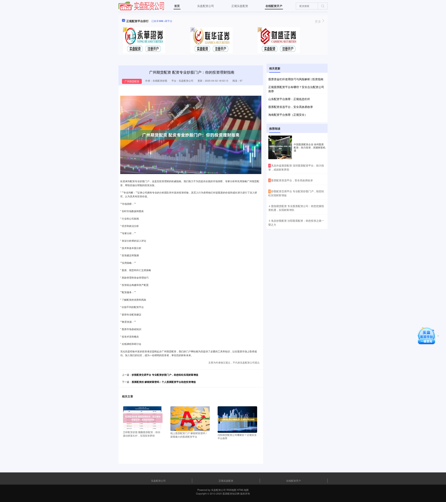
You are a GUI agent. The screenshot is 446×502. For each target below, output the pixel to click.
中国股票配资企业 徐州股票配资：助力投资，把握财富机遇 (309, 147)
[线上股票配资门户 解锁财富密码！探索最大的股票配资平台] (190, 418)
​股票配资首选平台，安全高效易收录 (292, 180)
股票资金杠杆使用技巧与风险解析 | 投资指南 (295, 79)
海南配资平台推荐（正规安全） (287, 115)
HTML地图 (243, 490)
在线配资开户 (274, 6)
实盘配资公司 (205, 6)
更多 (318, 21)
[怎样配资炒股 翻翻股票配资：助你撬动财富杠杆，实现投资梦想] (143, 418)
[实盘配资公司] (141, 5)
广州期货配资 (132, 81)
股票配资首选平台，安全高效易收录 (290, 107)
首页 (177, 6)
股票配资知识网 (231, 493)
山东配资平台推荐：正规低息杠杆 (289, 99)
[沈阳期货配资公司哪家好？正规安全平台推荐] (237, 419)
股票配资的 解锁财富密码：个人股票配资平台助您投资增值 (164, 382)
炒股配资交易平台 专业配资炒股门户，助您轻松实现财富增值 (165, 374)
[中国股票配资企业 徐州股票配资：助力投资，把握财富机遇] (280, 147)
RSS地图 (231, 490)
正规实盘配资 (239, 6)
